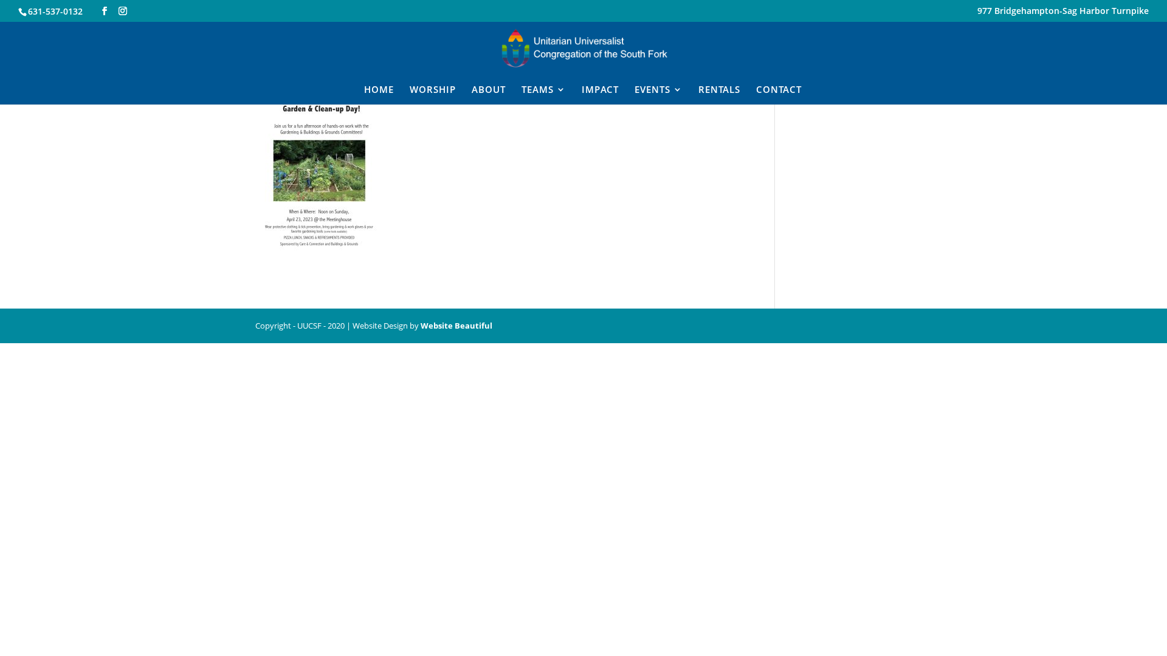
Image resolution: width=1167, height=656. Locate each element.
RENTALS (719, 90)
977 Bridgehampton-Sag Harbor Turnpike (1063, 11)
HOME (379, 90)
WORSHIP (433, 90)
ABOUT (489, 90)
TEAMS (538, 90)
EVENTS (652, 90)
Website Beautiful (456, 325)
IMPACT (600, 90)
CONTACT (779, 90)
